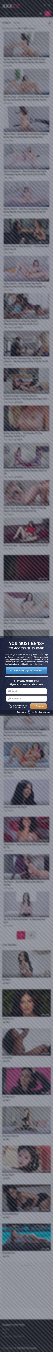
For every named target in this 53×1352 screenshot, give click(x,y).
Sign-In (40, 706)
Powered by (22, 712)
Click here (14, 707)
